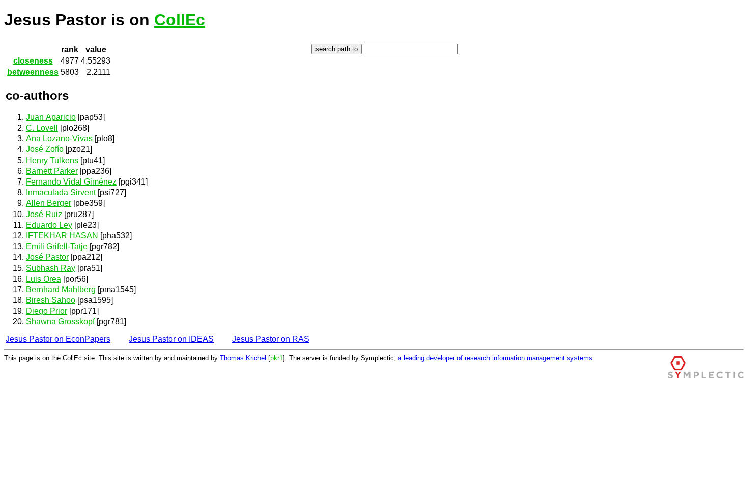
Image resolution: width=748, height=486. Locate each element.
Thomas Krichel (243, 358)
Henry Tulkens (52, 160)
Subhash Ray (50, 268)
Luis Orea (43, 279)
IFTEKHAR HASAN (62, 235)
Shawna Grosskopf (60, 321)
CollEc (179, 20)
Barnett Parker (52, 171)
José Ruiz (44, 214)
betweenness (33, 72)
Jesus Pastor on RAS (270, 339)
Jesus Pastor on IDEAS (171, 339)
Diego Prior (46, 311)
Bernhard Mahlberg (61, 289)
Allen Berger (48, 203)
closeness (33, 60)
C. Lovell (42, 128)
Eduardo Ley (49, 225)
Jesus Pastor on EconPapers (58, 339)
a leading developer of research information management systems (495, 358)
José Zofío (45, 149)
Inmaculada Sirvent (61, 192)
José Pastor (47, 257)
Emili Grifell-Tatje (57, 246)
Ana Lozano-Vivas (59, 138)
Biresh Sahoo (50, 300)
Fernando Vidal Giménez (71, 181)
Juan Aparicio (51, 117)
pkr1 (276, 358)
